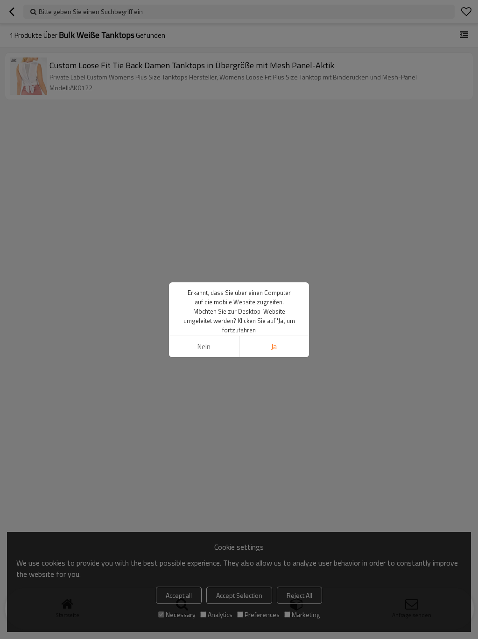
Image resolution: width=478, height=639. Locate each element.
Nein (204, 346)
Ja (274, 346)
